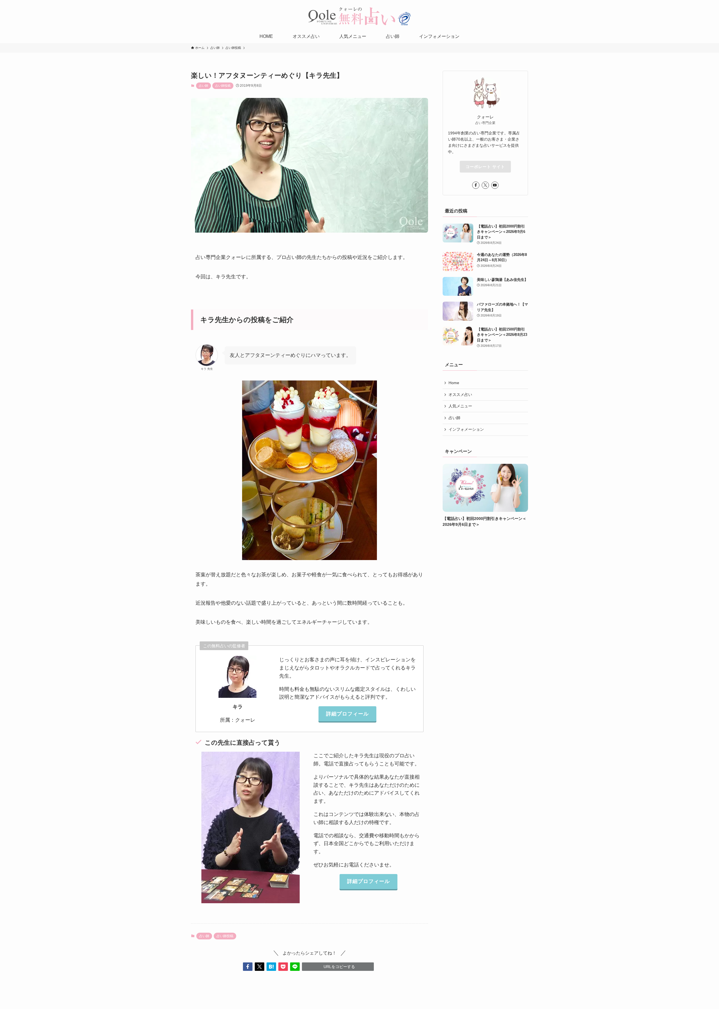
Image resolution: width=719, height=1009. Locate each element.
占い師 (203, 85)
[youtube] (495, 185)
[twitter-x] (485, 185)
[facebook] (475, 185)
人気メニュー (460, 406)
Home (454, 382)
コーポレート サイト (485, 166)
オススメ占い (460, 394)
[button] (247, 966)
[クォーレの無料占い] (359, 16)
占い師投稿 (223, 85)
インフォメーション (466, 429)
